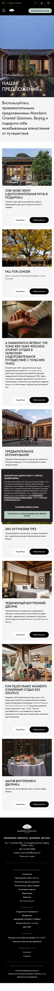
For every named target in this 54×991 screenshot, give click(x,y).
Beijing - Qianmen (15, 3)
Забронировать (39, 220)
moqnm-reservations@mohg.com (27, 852)
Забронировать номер (40, 11)
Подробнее (20, 220)
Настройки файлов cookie (27, 507)
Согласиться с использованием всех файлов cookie (27, 515)
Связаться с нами (27, 856)
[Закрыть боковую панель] (3, 11)
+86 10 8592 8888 (27, 849)
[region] (27, 495)
